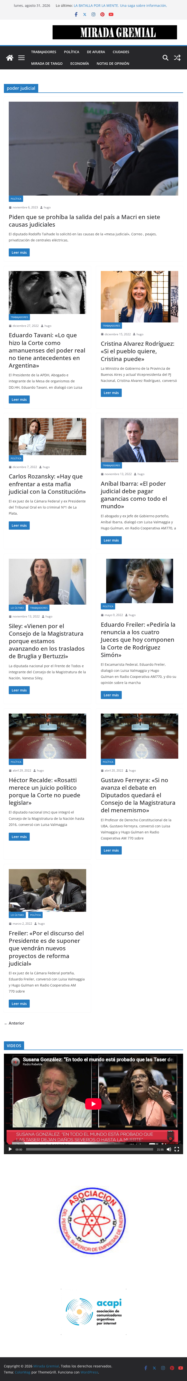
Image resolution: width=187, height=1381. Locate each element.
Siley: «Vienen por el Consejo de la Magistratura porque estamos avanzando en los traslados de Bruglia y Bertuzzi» (47, 641)
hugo (47, 207)
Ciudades (121, 51)
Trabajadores (43, 51)
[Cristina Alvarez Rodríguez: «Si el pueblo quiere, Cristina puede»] (139, 296)
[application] (93, 1104)
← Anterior (14, 1023)
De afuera (96, 51)
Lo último (17, 607)
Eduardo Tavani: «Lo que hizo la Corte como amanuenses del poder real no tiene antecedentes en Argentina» (47, 350)
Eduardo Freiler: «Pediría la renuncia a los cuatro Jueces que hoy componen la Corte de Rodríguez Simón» (138, 639)
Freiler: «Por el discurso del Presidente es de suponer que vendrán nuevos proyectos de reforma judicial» (46, 948)
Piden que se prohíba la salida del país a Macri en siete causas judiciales (84, 220)
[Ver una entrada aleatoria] (177, 58)
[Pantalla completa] (176, 1149)
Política (71, 51)
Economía (79, 63)
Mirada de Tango (47, 63)
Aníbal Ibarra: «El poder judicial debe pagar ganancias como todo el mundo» (134, 494)
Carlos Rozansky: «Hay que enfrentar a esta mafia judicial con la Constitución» (47, 483)
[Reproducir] (10, 1149)
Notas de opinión (113, 63)
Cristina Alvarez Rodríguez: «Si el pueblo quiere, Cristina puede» (137, 350)
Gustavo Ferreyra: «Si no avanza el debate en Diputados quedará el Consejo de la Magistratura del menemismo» (138, 795)
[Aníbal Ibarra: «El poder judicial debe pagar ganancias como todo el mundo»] (139, 440)
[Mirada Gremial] (10, 58)
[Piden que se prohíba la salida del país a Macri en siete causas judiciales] (93, 149)
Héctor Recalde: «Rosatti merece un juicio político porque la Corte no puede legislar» (44, 791)
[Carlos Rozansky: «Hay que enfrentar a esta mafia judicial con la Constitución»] (47, 436)
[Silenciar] (169, 1149)
